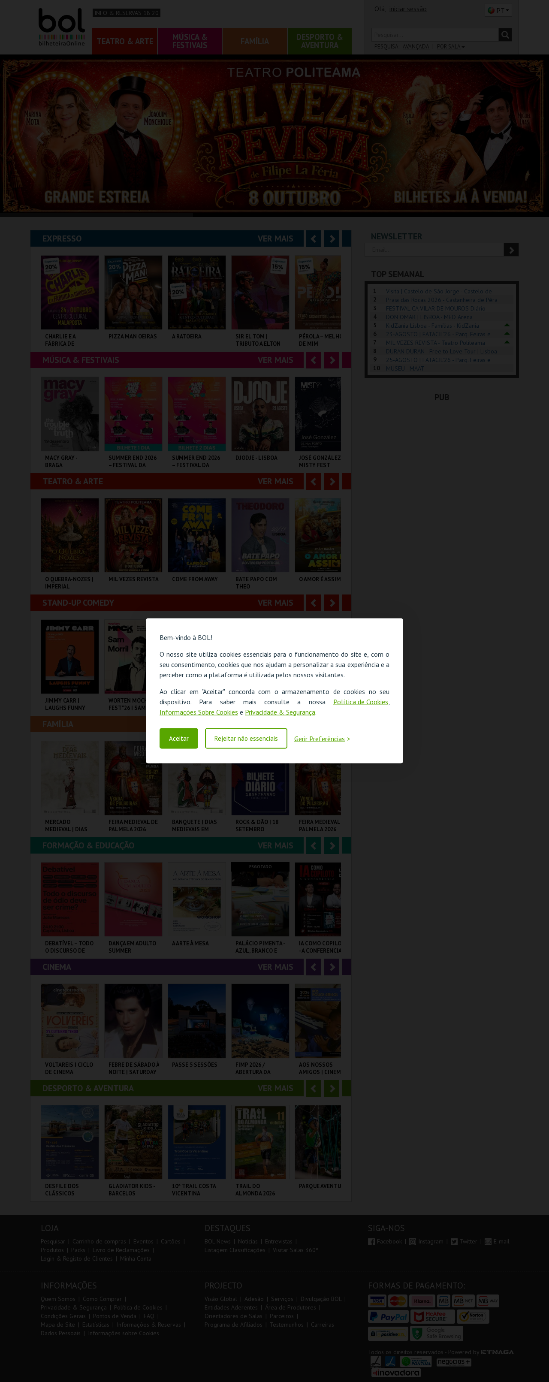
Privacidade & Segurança (280, 712)
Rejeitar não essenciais (246, 738)
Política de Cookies (360, 701)
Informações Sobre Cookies (199, 712)
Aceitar (179, 738)
